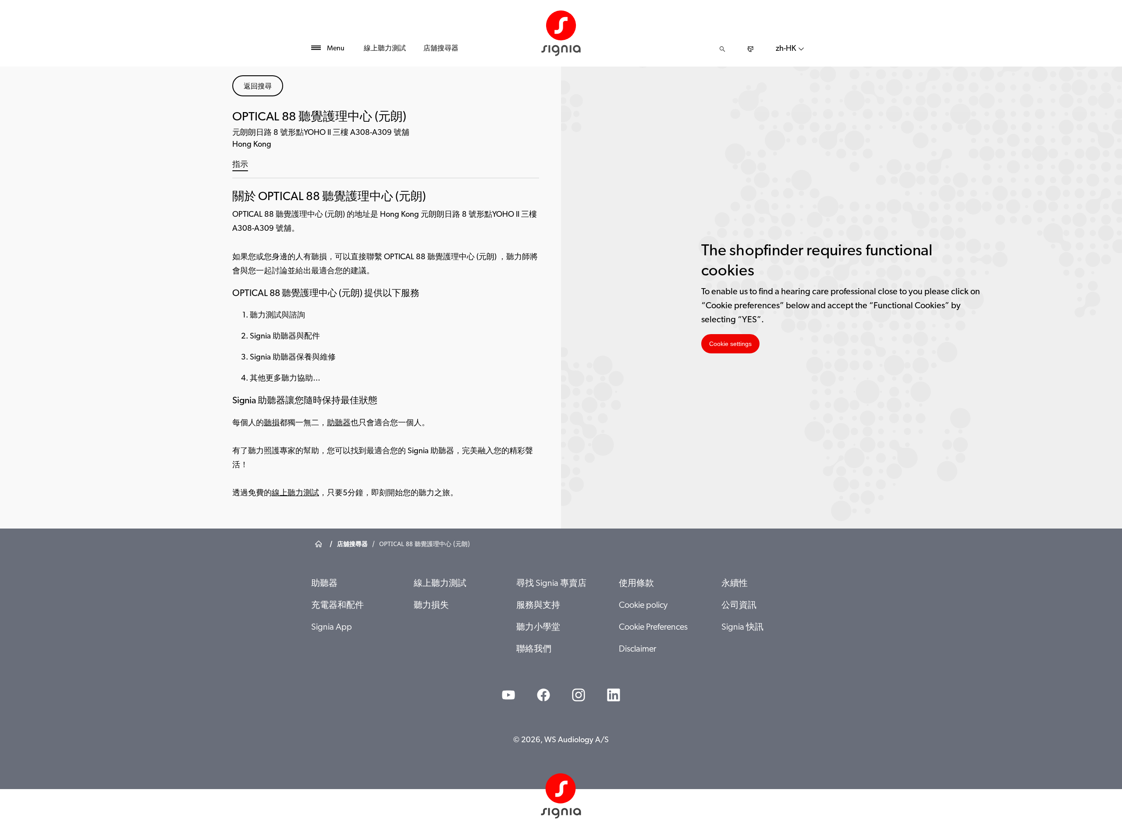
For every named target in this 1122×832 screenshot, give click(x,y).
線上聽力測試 (385, 48)
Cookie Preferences (653, 627)
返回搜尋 (258, 86)
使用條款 (636, 583)
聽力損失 (431, 605)
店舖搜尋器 (440, 48)
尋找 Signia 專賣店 (551, 583)
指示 (240, 165)
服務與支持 (538, 605)
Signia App (331, 627)
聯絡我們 (533, 649)
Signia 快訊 (742, 627)
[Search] (722, 49)
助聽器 (339, 423)
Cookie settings (730, 343)
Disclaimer (637, 649)
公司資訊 (738, 605)
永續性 (734, 583)
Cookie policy (643, 605)
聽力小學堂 (538, 627)
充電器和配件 (337, 605)
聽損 (272, 423)
